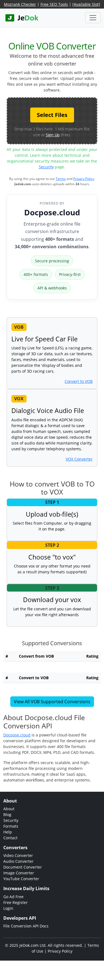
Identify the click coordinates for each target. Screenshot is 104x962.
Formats (10, 826)
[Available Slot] (86, 4)
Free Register (15, 902)
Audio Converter (18, 861)
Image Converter (18, 872)
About (8, 808)
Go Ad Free (13, 896)
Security (46, 166)
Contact (10, 837)
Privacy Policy (83, 178)
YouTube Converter (21, 878)
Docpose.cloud (52, 212)
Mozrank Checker (20, 4)
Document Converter (22, 867)
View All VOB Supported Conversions (52, 702)
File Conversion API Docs (26, 926)
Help (7, 832)
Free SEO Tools (54, 4)
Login (8, 908)
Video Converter (18, 855)
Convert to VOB (79, 381)
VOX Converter (79, 459)
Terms (61, 178)
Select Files (52, 115)
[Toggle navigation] (93, 17)
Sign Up (53, 134)
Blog (7, 814)
